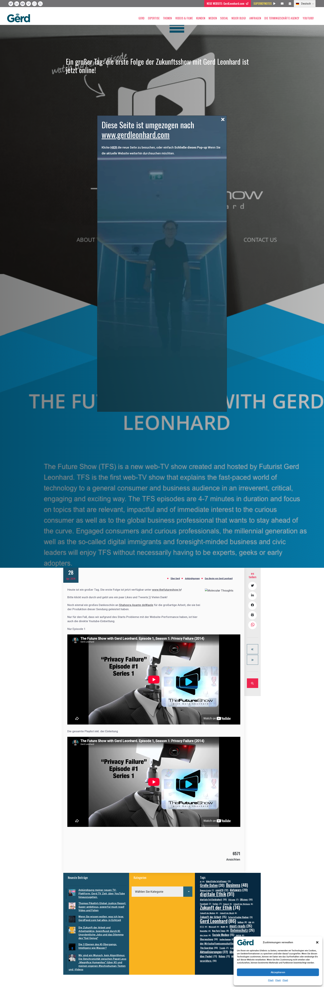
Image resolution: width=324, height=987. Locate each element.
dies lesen (205, 935)
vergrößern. (208, 960)
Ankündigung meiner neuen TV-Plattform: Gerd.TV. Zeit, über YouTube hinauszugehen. (101, 894)
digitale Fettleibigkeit (213, 899)
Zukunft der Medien (209, 913)
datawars (239, 889)
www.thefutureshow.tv (166, 589)
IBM (251, 922)
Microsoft (214, 926)
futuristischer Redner (240, 917)
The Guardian (209, 947)
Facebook (205, 903)
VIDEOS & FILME (184, 18)
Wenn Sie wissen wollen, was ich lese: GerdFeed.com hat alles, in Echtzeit (101, 918)
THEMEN (167, 18)
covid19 (221, 890)
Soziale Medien (223, 934)
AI (202, 881)
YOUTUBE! (308, 18)
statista (240, 935)
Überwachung (209, 939)
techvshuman (226, 939)
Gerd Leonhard (218, 920)
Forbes (217, 903)
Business (237, 884)
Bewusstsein (207, 890)
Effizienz (246, 899)
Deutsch (305, 3)
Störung (233, 899)
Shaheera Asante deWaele (136, 605)
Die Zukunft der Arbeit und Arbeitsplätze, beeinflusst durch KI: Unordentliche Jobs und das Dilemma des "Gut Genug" (101, 933)
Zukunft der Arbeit (213, 916)
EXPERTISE (154, 18)
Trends (223, 947)
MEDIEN (213, 18)
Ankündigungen (192, 578)
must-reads (241, 926)
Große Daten (212, 885)
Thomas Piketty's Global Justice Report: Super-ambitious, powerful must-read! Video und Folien (102, 907)
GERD (142, 18)
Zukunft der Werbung (243, 903)
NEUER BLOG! (239, 18)
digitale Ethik (217, 893)
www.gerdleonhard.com (136, 134)
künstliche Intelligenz (218, 881)
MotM (224, 926)
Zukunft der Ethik (220, 907)
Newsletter (205, 930)
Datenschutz (242, 930)
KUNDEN (200, 18)
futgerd (227, 903)
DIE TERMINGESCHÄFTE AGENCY (281, 18)
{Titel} (271, 980)
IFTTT (203, 926)
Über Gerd (175, 578)
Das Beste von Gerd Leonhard (219, 578)
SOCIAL (224, 18)
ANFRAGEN (255, 18)
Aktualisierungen (214, 951)
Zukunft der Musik (228, 913)
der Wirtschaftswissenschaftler (219, 943)
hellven (242, 922)
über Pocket (208, 956)
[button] (317, 942)
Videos (224, 956)
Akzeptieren (278, 972)
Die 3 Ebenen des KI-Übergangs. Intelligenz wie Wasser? (97, 946)
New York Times (220, 930)
